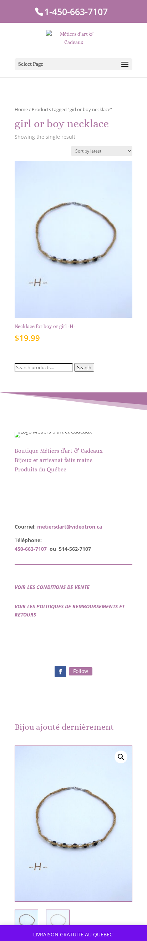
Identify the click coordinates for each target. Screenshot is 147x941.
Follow (80, 671)
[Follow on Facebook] (60, 671)
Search (84, 367)
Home (21, 109)
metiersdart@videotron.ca (69, 526)
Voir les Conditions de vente (52, 587)
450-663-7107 (31, 548)
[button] (121, 757)
